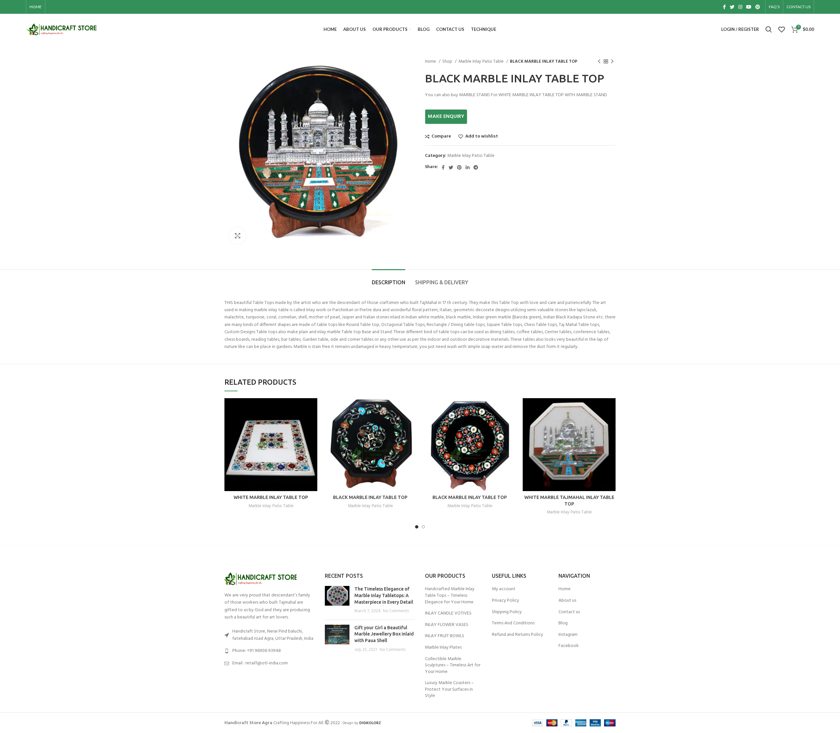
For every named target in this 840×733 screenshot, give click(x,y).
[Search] (768, 29)
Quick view (312, 423)
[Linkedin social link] (468, 167)
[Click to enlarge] (237, 235)
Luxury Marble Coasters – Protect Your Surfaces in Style (449, 689)
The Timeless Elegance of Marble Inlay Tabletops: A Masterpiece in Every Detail (383, 595)
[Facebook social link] (724, 7)
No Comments (396, 611)
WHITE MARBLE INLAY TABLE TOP (271, 497)
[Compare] (312, 408)
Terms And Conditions (513, 623)
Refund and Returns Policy (517, 635)
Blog (563, 623)
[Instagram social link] (740, 7)
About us (567, 600)
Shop (447, 61)
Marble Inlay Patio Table (481, 61)
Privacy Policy (505, 600)
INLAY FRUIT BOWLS (444, 636)
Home (431, 61)
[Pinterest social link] (757, 7)
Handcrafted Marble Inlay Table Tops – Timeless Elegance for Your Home (449, 595)
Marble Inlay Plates (443, 647)
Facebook (568, 646)
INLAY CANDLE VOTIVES (448, 613)
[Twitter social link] (732, 7)
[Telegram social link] (476, 167)
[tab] (388, 279)
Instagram (568, 635)
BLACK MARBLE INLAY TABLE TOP (370, 497)
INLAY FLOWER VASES (446, 625)
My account (503, 589)
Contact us (569, 612)
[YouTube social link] (748, 7)
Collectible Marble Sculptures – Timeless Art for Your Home (452, 665)
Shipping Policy (507, 612)
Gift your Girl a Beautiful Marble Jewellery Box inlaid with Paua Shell (384, 634)
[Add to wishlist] (312, 438)
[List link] (269, 651)
